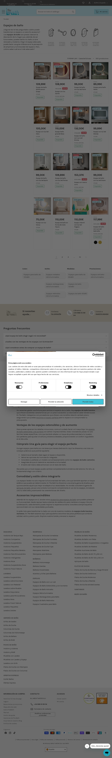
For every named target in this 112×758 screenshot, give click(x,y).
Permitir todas (88, 402)
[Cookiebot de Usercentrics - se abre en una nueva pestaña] (94, 355)
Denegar (24, 402)
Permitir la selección (56, 402)
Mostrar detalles (93, 395)
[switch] (44, 387)
